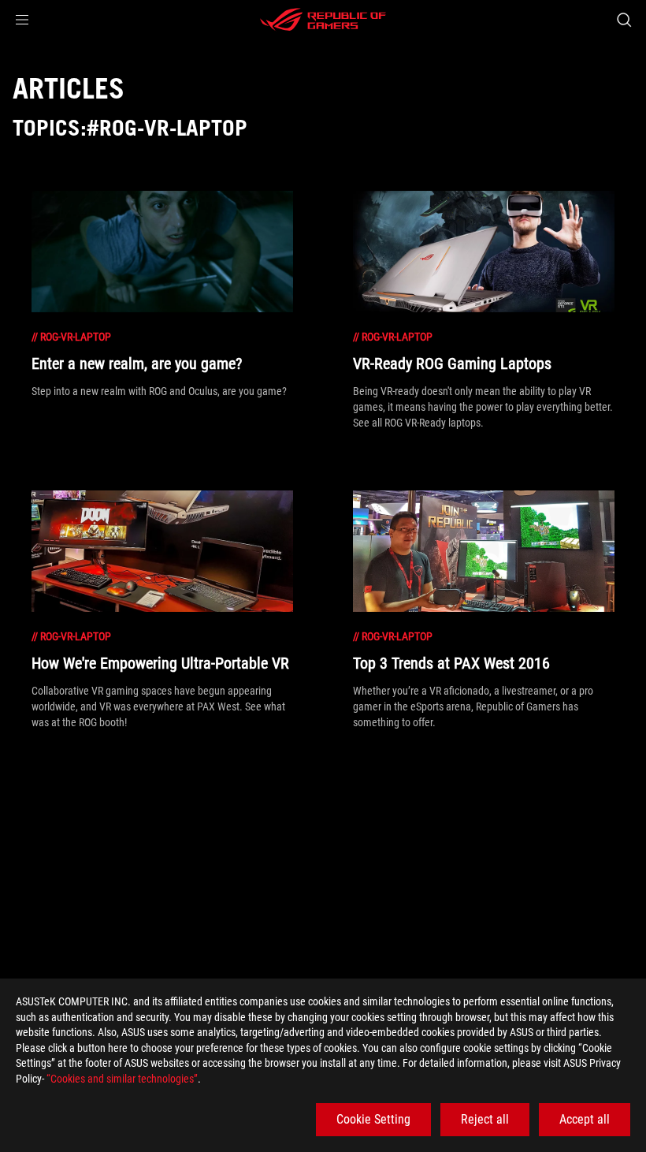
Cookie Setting (373, 1119)
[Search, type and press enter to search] (623, 19)
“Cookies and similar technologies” (122, 1078)
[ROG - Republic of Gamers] (323, 20)
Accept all (584, 1119)
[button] (22, 19)
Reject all (485, 1119)
